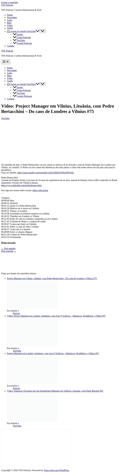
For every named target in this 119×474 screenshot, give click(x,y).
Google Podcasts (24, 43)
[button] (37, 31)
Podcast (16, 313)
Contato (10, 46)
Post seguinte (8, 251)
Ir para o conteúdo (9, 2)
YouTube (21, 40)
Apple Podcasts (24, 37)
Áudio (10, 28)
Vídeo (10, 25)
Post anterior (8, 248)
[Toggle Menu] (42, 31)
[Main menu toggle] (5, 61)
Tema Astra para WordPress (56, 470)
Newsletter (12, 17)
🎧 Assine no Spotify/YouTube (21, 31)
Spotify (20, 34)
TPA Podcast (7, 5)
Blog (9, 23)
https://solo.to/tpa (40, 190)
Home (10, 15)
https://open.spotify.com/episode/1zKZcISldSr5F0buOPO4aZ (45, 172)
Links (9, 20)
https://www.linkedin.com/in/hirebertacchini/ (21, 185)
